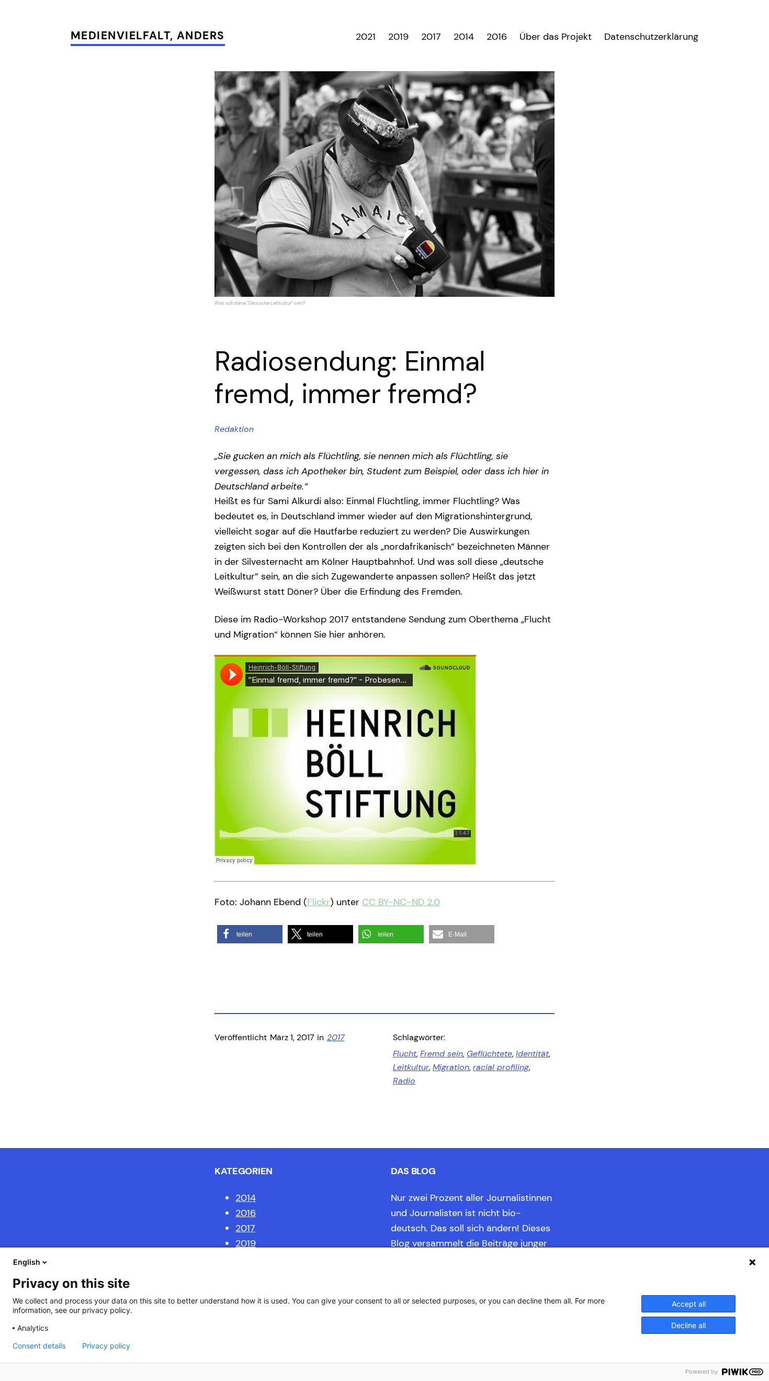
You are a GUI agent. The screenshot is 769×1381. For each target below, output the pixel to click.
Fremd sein (441, 1053)
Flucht (404, 1053)
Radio (404, 1080)
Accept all (689, 1303)
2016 (245, 1213)
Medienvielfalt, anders (148, 35)
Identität (532, 1053)
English (26, 1261)
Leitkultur (411, 1067)
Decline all (688, 1325)
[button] (249, 934)
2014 (245, 1197)
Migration (451, 1067)
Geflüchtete (489, 1053)
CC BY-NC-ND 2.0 (401, 902)
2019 (245, 1243)
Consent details (39, 1346)
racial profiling (501, 1067)
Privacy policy (106, 1346)
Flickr (318, 902)
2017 (336, 1037)
